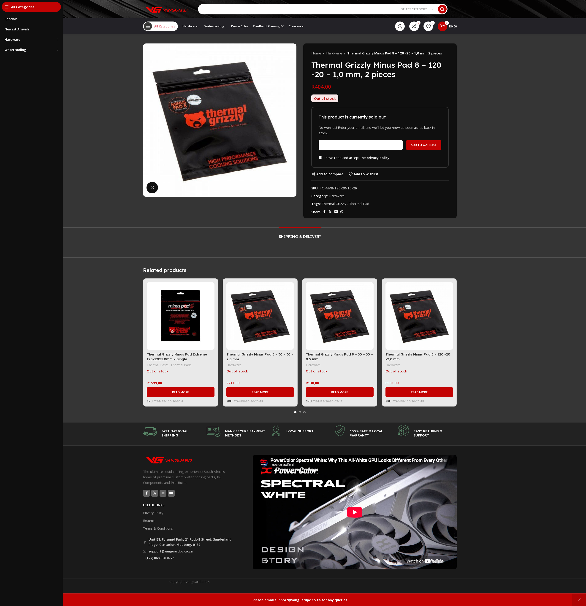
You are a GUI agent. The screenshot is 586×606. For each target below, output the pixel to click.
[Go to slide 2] (300, 412)
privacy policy (378, 157)
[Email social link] (336, 212)
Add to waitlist (424, 145)
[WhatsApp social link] (342, 212)
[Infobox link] (172, 432)
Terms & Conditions (158, 528)
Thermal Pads (181, 365)
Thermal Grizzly (334, 203)
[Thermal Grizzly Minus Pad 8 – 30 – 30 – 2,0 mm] (260, 316)
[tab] (300, 234)
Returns (149, 520)
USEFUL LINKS (153, 505)
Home (316, 53)
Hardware (334, 53)
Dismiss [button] (579, 600)
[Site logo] (166, 8)
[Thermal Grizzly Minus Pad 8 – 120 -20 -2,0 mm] (419, 316)
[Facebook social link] (324, 212)
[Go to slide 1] (295, 412)
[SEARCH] (442, 9)
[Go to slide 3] (304, 412)
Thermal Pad (359, 203)
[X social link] (330, 212)
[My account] (400, 26)
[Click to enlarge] (152, 187)
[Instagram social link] (163, 493)
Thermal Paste (158, 365)
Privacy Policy (153, 513)
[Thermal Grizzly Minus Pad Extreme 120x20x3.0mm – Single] (180, 316)
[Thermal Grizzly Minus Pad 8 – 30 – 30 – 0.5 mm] (340, 316)
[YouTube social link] (171, 493)
